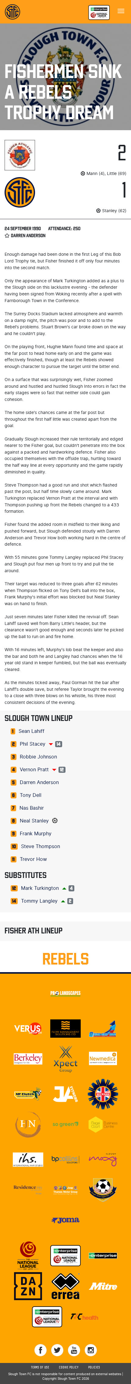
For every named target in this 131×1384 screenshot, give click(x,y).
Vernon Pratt (34, 769)
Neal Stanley (34, 821)
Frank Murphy (35, 833)
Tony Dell (30, 795)
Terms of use (40, 1367)
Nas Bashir (31, 808)
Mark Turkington (40, 888)
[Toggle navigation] (121, 10)
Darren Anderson (39, 782)
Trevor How (33, 859)
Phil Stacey (32, 744)
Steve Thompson (40, 846)
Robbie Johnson (38, 756)
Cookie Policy (69, 1367)
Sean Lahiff (31, 731)
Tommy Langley (39, 901)
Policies (94, 1367)
